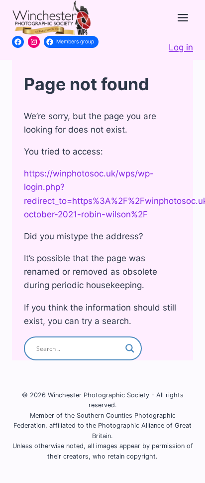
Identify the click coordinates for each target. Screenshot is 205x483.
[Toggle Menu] (183, 17)
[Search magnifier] (130, 348)
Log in (181, 47)
